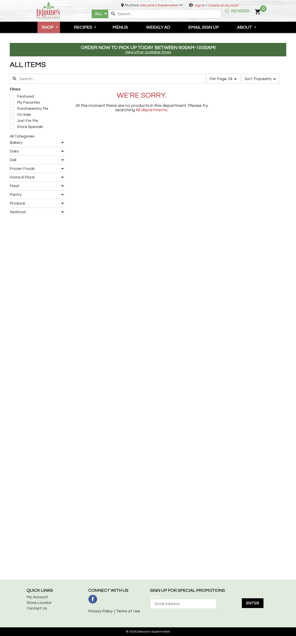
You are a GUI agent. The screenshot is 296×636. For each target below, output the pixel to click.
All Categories (22, 136)
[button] (161, 5)
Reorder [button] (240, 11)
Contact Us (37, 608)
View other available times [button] (148, 52)
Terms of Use (128, 611)
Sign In (200, 5)
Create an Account (223, 5)
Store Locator (39, 603)
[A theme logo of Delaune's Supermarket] (48, 10)
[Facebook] (92, 599)
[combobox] (100, 14)
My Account (37, 597)
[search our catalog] (113, 14)
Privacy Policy (100, 611)
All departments (151, 110)
